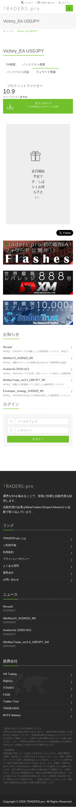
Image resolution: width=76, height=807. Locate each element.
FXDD (6, 694)
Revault (8, 606)
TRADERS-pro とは (14, 538)
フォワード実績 (46, 72)
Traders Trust (11, 701)
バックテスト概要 (33, 64)
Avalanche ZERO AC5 (17, 630)
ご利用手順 (9, 545)
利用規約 (8, 552)
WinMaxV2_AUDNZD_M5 (19, 618)
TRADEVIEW (11, 708)
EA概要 (11, 64)
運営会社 (8, 572)
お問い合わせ (11, 579)
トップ (9, 31)
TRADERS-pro (21, 8)
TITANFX (8, 687)
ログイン (66, 2)
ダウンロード (43, 104)
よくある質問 (11, 565)
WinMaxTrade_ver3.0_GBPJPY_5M (26, 642)
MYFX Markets (12, 715)
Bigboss (8, 680)
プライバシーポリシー (16, 558)
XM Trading (10, 674)
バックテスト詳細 (17, 72)
